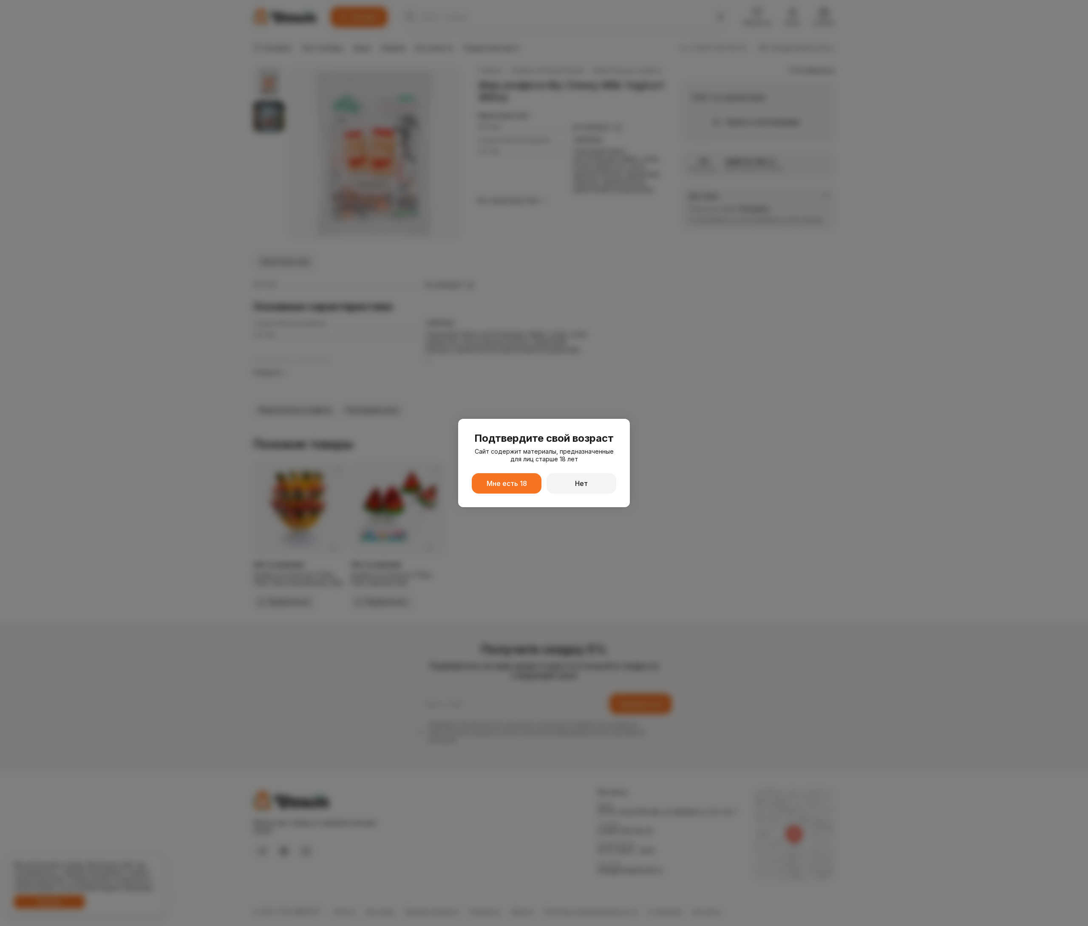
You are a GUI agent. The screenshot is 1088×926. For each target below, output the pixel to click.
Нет (581, 483)
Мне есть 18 (507, 483)
